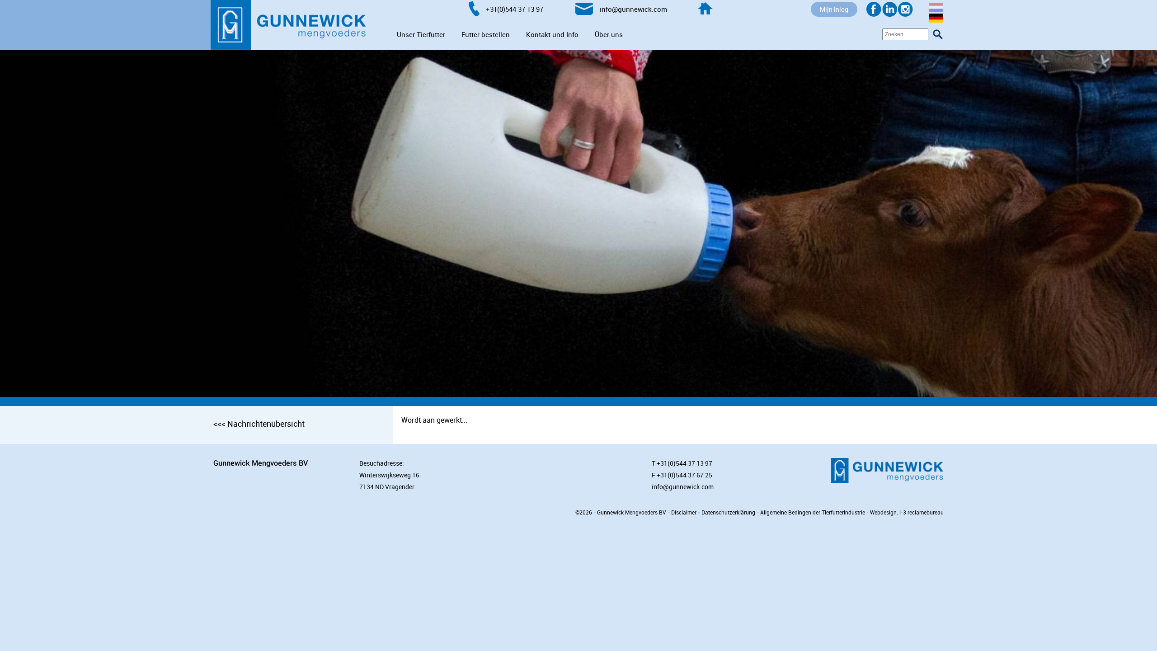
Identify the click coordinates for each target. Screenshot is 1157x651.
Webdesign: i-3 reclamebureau (907, 512)
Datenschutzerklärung (728, 512)
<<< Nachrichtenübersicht (259, 423)
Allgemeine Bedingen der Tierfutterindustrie (812, 512)
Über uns (609, 34)
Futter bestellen (485, 34)
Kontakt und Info (552, 34)
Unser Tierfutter (421, 34)
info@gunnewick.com (683, 486)
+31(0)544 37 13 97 (684, 463)
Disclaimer (683, 512)
